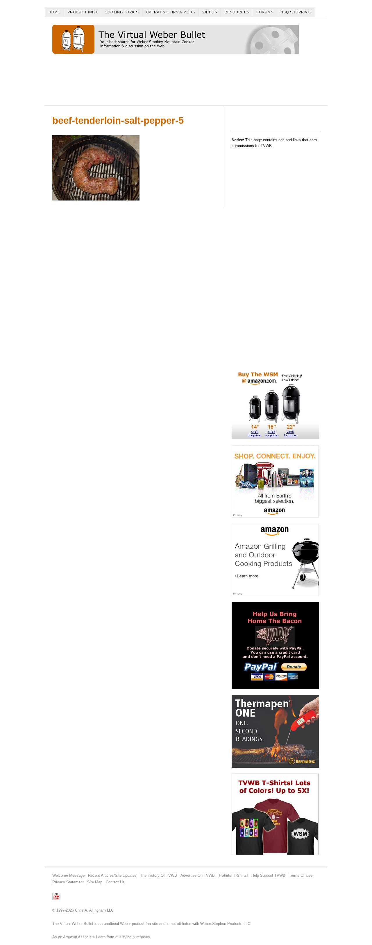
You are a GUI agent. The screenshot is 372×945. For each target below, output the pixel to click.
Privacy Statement (68, 882)
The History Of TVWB (158, 875)
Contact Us (115, 882)
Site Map (94, 882)
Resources (236, 12)
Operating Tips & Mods (170, 12)
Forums (265, 12)
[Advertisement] (158, 82)
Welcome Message (68, 875)
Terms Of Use (300, 875)
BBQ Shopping (296, 12)
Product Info (82, 12)
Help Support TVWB (268, 875)
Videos (209, 12)
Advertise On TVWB (197, 875)
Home (54, 12)
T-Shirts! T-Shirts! (233, 875)
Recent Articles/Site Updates (112, 875)
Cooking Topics (122, 12)
